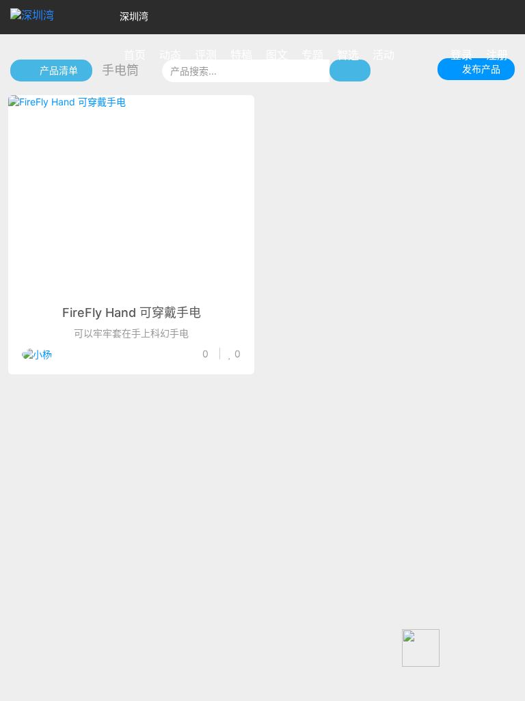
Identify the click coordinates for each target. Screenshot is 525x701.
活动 (383, 55)
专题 (312, 55)
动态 (170, 55)
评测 (206, 55)
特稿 (241, 55)
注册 (497, 55)
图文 (277, 55)
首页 (135, 55)
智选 (348, 55)
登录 (461, 55)
